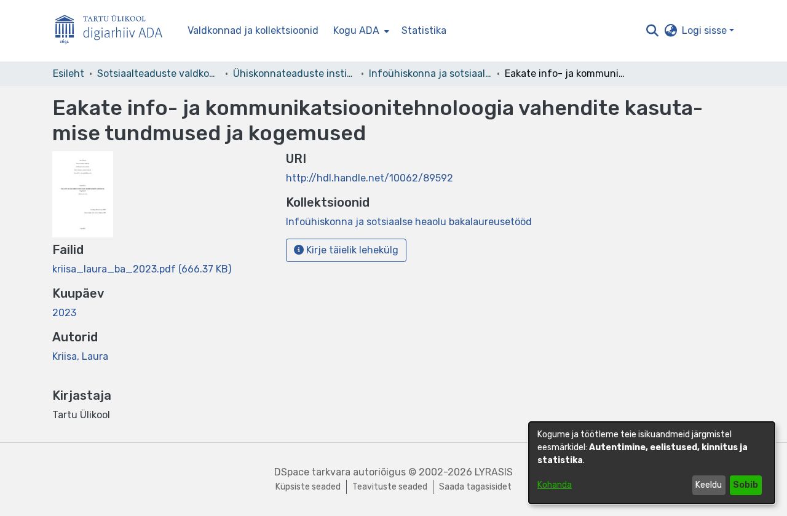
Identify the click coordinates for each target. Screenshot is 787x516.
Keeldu (708, 485)
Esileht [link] (68, 73)
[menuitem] (360, 31)
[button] (652, 30)
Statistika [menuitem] (423, 30)
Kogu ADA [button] (356, 30)
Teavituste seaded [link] (389, 487)
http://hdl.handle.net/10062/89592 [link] (369, 178)
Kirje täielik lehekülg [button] (351, 250)
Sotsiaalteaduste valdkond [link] (158, 73)
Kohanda (554, 485)
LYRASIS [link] (494, 472)
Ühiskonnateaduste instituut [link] (294, 73)
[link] (141, 269)
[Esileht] (113, 31)
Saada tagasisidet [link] (475, 487)
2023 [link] (64, 313)
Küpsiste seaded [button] (308, 487)
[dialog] (652, 463)
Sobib (745, 485)
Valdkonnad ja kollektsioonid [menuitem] (253, 30)
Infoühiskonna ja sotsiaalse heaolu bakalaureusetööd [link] (430, 73)
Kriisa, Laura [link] (80, 356)
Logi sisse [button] (705, 30)
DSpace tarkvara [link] (312, 472)
